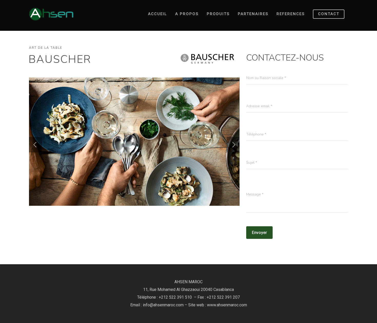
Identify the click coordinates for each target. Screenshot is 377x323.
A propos (187, 14)
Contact (328, 14)
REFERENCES (290, 14)
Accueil (157, 14)
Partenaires (253, 14)
